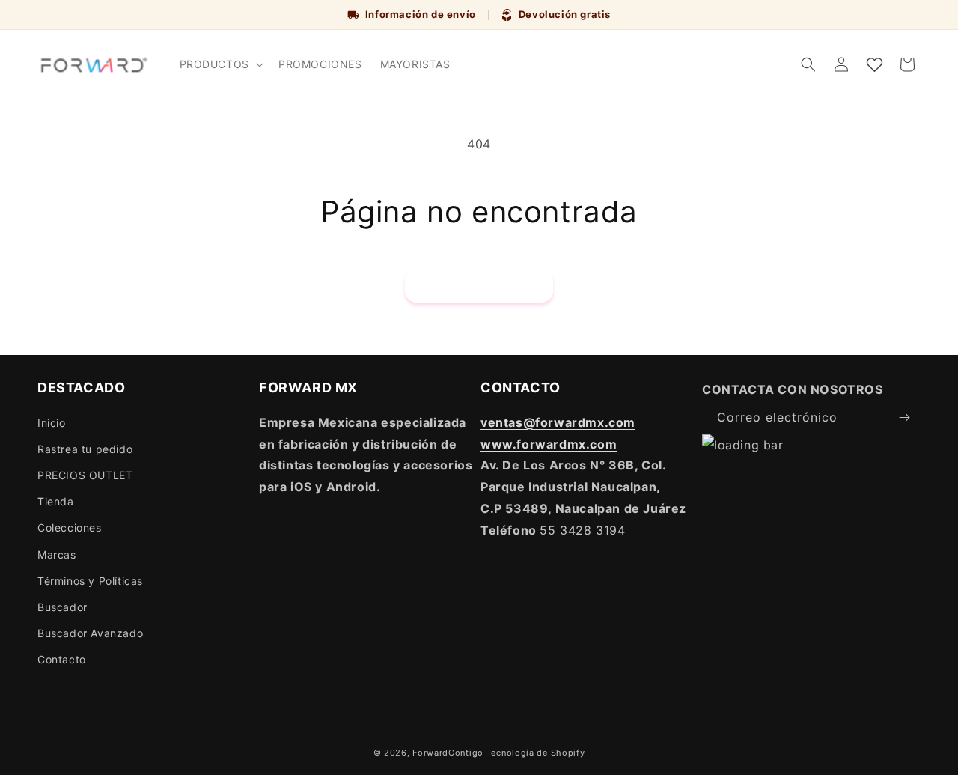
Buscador (62, 607)
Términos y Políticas (90, 580)
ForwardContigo (447, 752)
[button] (220, 64)
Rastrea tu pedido (84, 449)
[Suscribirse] (904, 417)
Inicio (51, 422)
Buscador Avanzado (90, 633)
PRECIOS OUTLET (84, 475)
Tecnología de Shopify (535, 752)
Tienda (55, 501)
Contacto (61, 659)
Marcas (56, 554)
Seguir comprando (479, 286)
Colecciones (69, 527)
